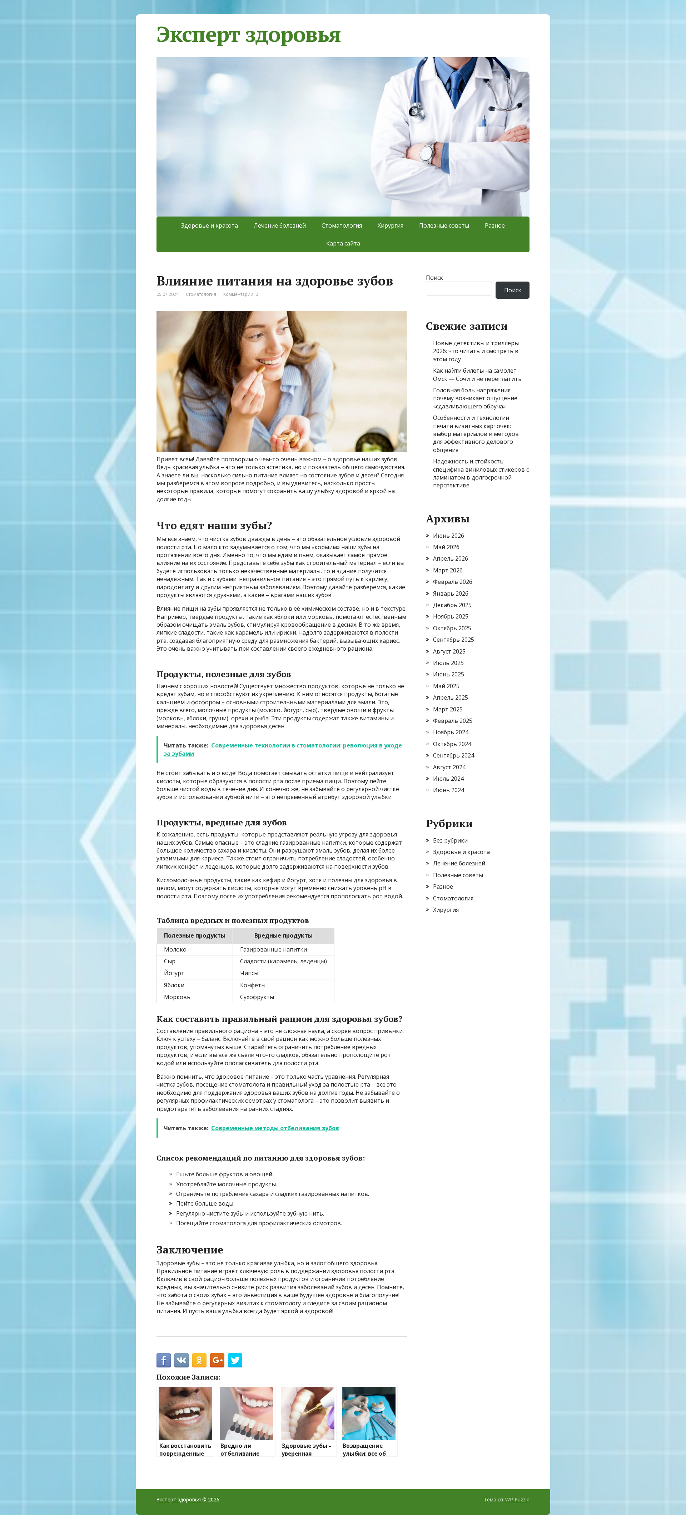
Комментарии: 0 (240, 294)
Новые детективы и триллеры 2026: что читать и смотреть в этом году (476, 351)
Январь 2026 (450, 593)
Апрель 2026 (450, 558)
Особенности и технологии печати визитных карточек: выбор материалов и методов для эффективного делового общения (476, 434)
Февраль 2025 (452, 721)
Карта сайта (343, 243)
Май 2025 (446, 686)
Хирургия (390, 225)
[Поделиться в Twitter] (235, 1360)
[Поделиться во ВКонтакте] (181, 1360)
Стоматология (342, 225)
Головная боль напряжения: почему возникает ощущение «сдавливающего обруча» (475, 398)
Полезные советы (444, 225)
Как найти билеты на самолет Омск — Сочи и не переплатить (477, 374)
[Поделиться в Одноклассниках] (199, 1360)
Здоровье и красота (209, 225)
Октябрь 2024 (452, 744)
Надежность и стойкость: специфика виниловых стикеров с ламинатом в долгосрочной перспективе (481, 473)
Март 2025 (448, 709)
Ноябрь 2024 (450, 732)
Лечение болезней (280, 225)
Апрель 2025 (450, 697)
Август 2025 (449, 651)
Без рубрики (450, 840)
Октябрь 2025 (452, 628)
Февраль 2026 (452, 582)
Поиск (434, 278)
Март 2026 (448, 570)
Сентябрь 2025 (453, 640)
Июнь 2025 (448, 674)
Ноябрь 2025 (450, 616)
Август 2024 (449, 767)
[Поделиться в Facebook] (163, 1360)
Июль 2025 (448, 663)
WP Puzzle (517, 1499)
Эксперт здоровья (248, 34)
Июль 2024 (448, 779)
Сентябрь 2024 (453, 755)
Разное (495, 225)
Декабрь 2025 (452, 605)
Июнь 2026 (448, 536)
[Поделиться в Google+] (217, 1360)
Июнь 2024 (448, 790)
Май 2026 (446, 547)
